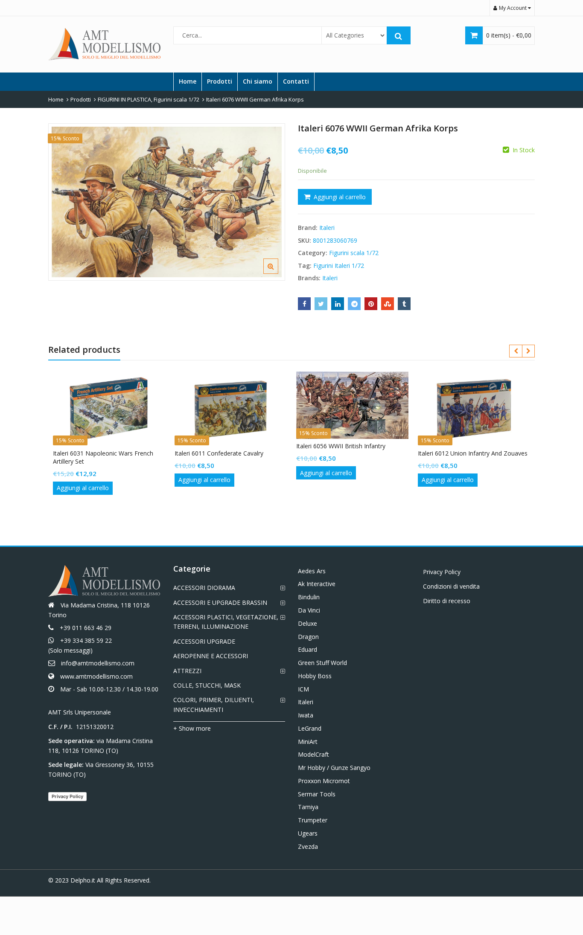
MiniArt (308, 742)
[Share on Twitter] (321, 303)
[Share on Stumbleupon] (387, 303)
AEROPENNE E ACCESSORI (210, 656)
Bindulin (309, 597)
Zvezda (308, 846)
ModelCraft (313, 754)
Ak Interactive (316, 584)
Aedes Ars (312, 571)
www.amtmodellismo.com (96, 676)
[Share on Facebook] (304, 303)
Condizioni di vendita (451, 586)
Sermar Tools (316, 794)
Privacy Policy (67, 796)
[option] (167, 202)
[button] (277, 273)
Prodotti (219, 81)
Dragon (308, 637)
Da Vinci (309, 610)
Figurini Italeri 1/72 (338, 265)
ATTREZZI (187, 671)
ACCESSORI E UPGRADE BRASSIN (220, 602)
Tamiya (308, 807)
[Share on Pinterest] (370, 303)
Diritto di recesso (446, 601)
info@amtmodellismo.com (97, 663)
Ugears (308, 833)
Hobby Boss (315, 676)
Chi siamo (257, 81)
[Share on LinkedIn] (337, 303)
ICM (303, 689)
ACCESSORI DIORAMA (204, 588)
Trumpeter (312, 820)
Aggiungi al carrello (340, 197)
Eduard (307, 649)
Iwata (305, 715)
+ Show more (192, 728)
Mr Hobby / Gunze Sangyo (334, 768)
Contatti (296, 81)
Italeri (327, 228)
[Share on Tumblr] (404, 303)
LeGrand (309, 728)
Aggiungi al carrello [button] (83, 488)
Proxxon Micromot (324, 781)
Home (187, 81)
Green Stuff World (322, 663)
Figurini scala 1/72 (354, 253)
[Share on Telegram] (354, 303)
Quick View (113, 453)
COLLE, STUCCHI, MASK (207, 685)
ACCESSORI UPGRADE (204, 641)
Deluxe (307, 623)
